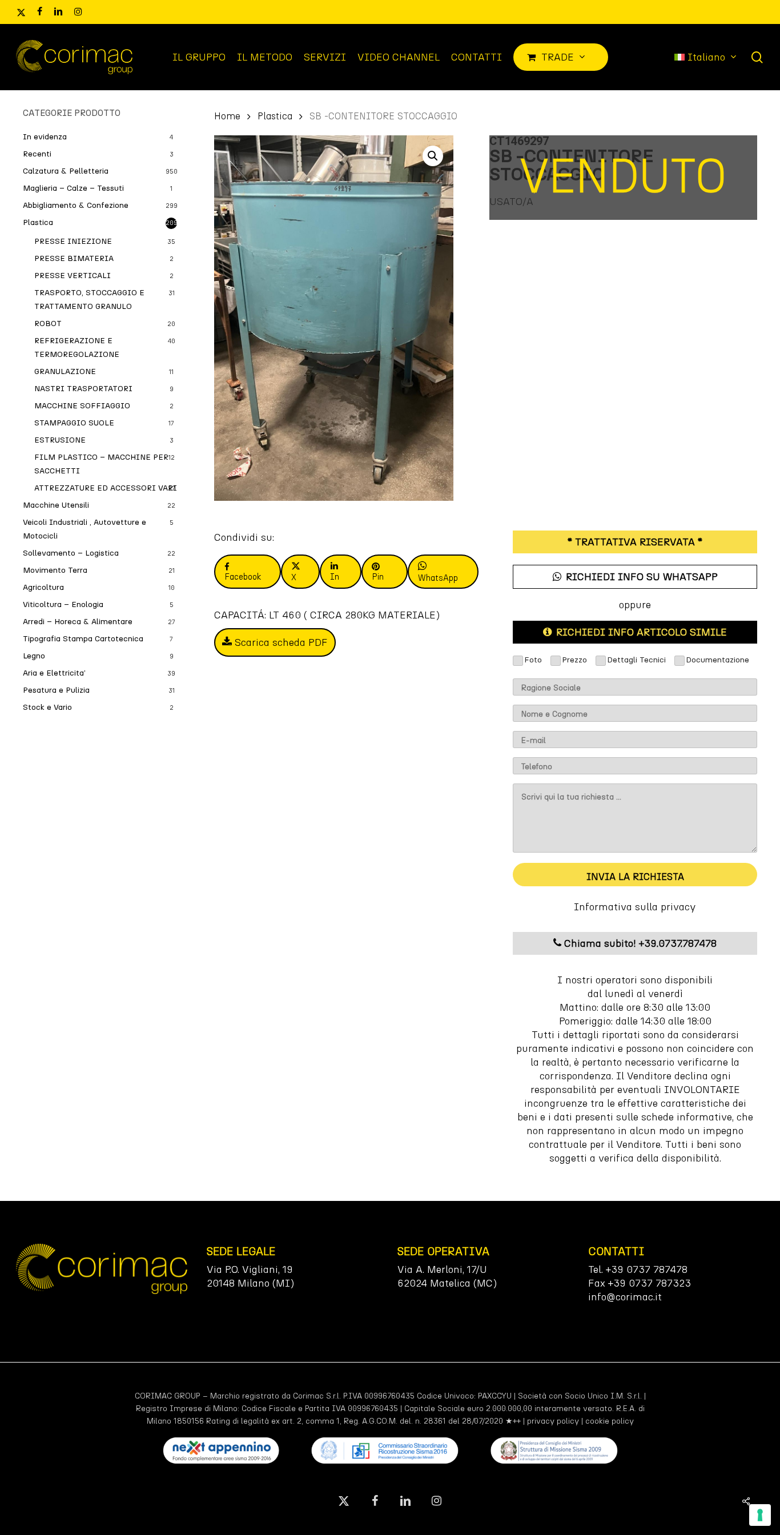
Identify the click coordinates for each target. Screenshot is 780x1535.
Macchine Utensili (56, 505)
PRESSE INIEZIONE (73, 241)
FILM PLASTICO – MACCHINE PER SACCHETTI (101, 464)
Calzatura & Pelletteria (65, 171)
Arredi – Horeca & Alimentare (77, 621)
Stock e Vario (47, 707)
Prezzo (574, 660)
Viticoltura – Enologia (63, 604)
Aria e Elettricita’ (54, 673)
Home (227, 116)
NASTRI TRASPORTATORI (83, 388)
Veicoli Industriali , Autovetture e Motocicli (84, 529)
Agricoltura (43, 587)
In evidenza (45, 137)
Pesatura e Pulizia (56, 690)
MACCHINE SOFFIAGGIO (82, 406)
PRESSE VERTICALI (72, 275)
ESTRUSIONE (60, 440)
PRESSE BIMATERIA (74, 258)
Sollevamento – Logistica (71, 553)
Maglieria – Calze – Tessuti (73, 188)
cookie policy (609, 1421)
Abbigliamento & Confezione (75, 205)
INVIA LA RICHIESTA (635, 876)
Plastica (38, 222)
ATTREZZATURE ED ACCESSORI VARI (105, 488)
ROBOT (48, 323)
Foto (533, 660)
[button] (433, 156)
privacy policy (553, 1421)
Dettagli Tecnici (636, 660)
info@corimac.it (625, 1297)
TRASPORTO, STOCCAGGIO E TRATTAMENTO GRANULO (89, 299)
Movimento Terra (55, 570)
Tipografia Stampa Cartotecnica (83, 639)
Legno (34, 656)
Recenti (37, 154)
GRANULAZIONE (65, 371)
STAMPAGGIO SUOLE (74, 423)
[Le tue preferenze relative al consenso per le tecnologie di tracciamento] (760, 1515)
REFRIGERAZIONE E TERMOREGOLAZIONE (76, 347)
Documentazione (717, 660)
